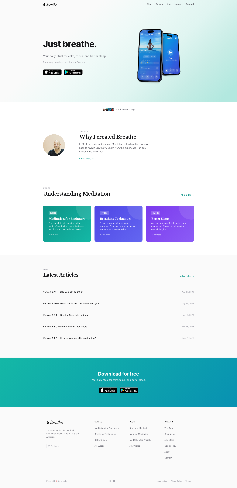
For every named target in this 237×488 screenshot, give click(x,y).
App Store (169, 440)
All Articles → (187, 276)
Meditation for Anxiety (140, 440)
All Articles (134, 446)
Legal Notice (162, 481)
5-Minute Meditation (139, 428)
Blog (149, 4)
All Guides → (187, 195)
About (178, 4)
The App (168, 428)
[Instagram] (110, 481)
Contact (190, 4)
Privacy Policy (176, 481)
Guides (159, 4)
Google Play (170, 446)
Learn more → (86, 158)
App (169, 4)
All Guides (99, 446)
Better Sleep (100, 440)
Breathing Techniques (105, 434)
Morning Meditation (138, 434)
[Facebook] (114, 481)
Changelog (169, 434)
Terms (188, 481)
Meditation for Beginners (106, 428)
